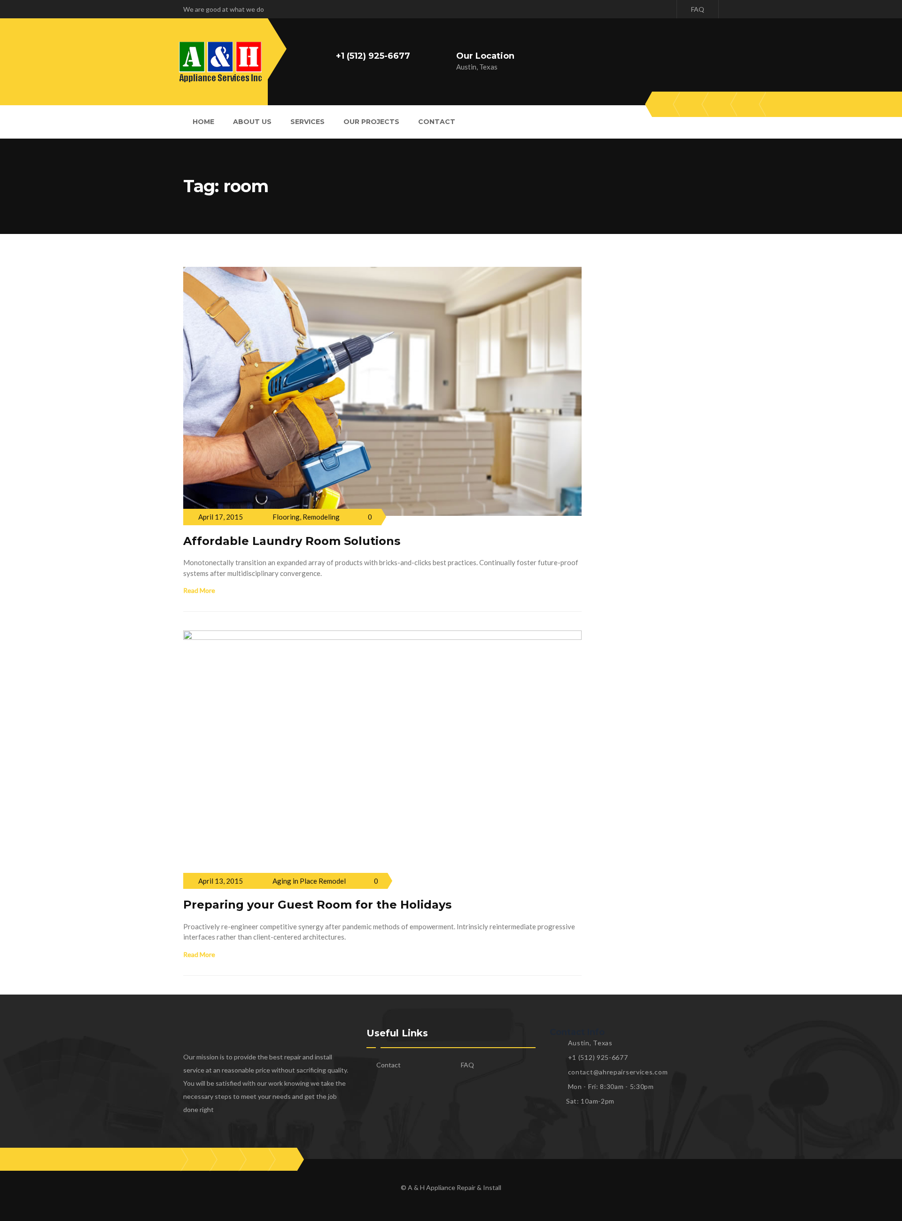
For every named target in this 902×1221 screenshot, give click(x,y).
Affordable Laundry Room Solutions (291, 541)
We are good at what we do (223, 9)
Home (203, 121)
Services (307, 121)
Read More (199, 590)
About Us (252, 121)
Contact (436, 121)
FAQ (697, 9)
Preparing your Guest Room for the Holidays (317, 904)
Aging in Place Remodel (309, 881)
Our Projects (371, 121)
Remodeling (321, 517)
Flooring (286, 517)
